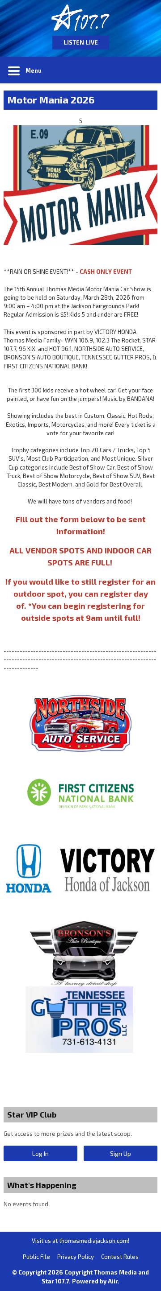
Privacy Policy (75, 1256)
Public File (36, 1256)
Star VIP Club (31, 1114)
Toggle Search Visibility (144, 70)
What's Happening (41, 1185)
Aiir (113, 1281)
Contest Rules (120, 1256)
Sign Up (120, 1153)
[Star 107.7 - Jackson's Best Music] (80, 17)
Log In (40, 1153)
